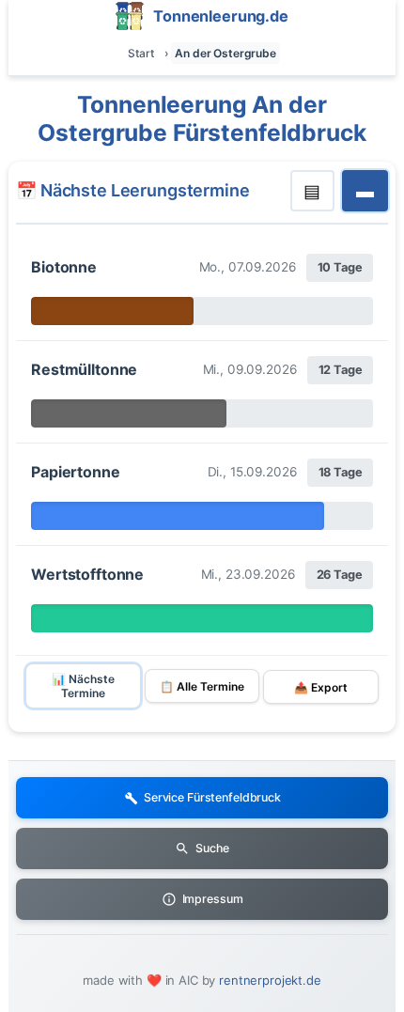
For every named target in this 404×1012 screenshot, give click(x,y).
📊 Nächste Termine (83, 686)
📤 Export (321, 687)
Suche (211, 848)
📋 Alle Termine (202, 686)
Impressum (212, 899)
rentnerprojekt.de (270, 980)
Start (140, 53)
